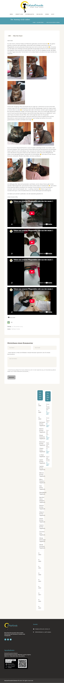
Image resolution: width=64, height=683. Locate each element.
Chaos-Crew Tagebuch (42, 450)
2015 (39, 608)
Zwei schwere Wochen (47, 445)
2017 (39, 594)
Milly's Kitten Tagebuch (17, 35)
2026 (39, 405)
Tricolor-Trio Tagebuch (42, 533)
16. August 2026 (47, 464)
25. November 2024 (17, 326)
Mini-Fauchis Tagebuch (42, 481)
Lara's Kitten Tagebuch (42, 461)
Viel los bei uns (47, 432)
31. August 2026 (47, 413)
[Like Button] (8, 322)
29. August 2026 (47, 425)
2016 (39, 601)
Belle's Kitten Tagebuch (42, 430)
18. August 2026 (47, 451)
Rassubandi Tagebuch (42, 493)
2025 (39, 412)
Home (34, 22)
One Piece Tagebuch (42, 487)
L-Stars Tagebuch (42, 455)
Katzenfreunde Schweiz (11, 680)
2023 (39, 554)
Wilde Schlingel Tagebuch (42, 539)
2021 (39, 568)
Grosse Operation (47, 420)
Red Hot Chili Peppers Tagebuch (42, 500)
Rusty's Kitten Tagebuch (42, 507)
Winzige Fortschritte (48, 458)
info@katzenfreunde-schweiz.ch (42, 629)
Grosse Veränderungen (48, 407)
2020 (39, 574)
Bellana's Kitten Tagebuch (42, 423)
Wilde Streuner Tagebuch (42, 546)
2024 (9, 35)
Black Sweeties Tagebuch (42, 437)
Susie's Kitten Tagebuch (42, 526)
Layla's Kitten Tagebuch (42, 468)
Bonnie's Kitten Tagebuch (42, 443)
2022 (39, 561)
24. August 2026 (47, 438)
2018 (39, 588)
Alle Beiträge (40, 22)
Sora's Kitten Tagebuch (42, 520)
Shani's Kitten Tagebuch (42, 513)
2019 (39, 581)
